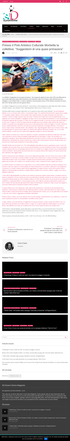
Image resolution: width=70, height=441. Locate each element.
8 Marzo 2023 (14, 52)
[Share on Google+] (64, 52)
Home (12, 34)
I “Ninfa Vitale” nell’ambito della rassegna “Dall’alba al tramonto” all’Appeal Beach (30, 310)
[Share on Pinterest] (66, 52)
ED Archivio (5, 376)
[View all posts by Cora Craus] (9, 246)
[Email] (60, 1)
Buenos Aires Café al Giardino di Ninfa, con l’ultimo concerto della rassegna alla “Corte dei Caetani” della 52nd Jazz (32, 353)
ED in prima (23, 325)
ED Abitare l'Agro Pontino (21, 34)
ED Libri (38, 41)
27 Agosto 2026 (14, 411)
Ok (45, 439)
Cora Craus (7, 52)
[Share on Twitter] (61, 52)
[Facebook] (63, 1)
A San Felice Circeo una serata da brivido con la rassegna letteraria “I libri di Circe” (30, 328)
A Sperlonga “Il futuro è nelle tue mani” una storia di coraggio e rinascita (27, 275)
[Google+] (66, 1)
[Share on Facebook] (59, 52)
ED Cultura (31, 41)
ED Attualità (23, 41)
